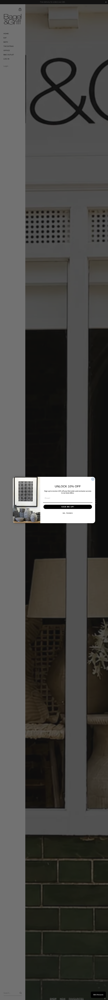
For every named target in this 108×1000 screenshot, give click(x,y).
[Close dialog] (93, 479)
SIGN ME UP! (67, 507)
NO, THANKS (68, 513)
